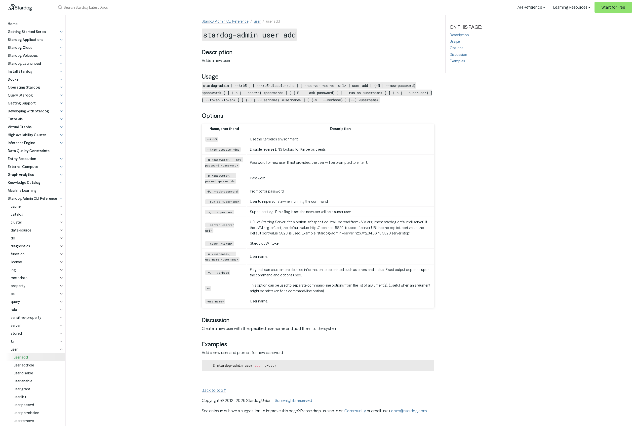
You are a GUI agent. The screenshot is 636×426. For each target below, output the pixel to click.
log (13, 270)
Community (355, 410)
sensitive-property (26, 317)
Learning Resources (570, 7)
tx (12, 341)
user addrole (24, 365)
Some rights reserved (293, 400)
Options (456, 48)
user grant (22, 389)
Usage (455, 41)
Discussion (458, 54)
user (14, 349)
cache (16, 206)
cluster (16, 222)
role (14, 309)
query (15, 301)
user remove (24, 421)
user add (21, 357)
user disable (23, 373)
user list (20, 397)
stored (16, 333)
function (18, 254)
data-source (21, 230)
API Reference (530, 7)
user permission (26, 413)
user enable (23, 381)
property (18, 286)
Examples (457, 61)
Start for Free (613, 7)
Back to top (213, 390)
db (13, 238)
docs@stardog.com (409, 410)
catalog (17, 214)
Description (459, 35)
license (16, 262)
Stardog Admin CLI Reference (225, 21)
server (16, 325)
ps (13, 294)
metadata (19, 278)
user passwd (24, 405)
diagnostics (20, 246)
